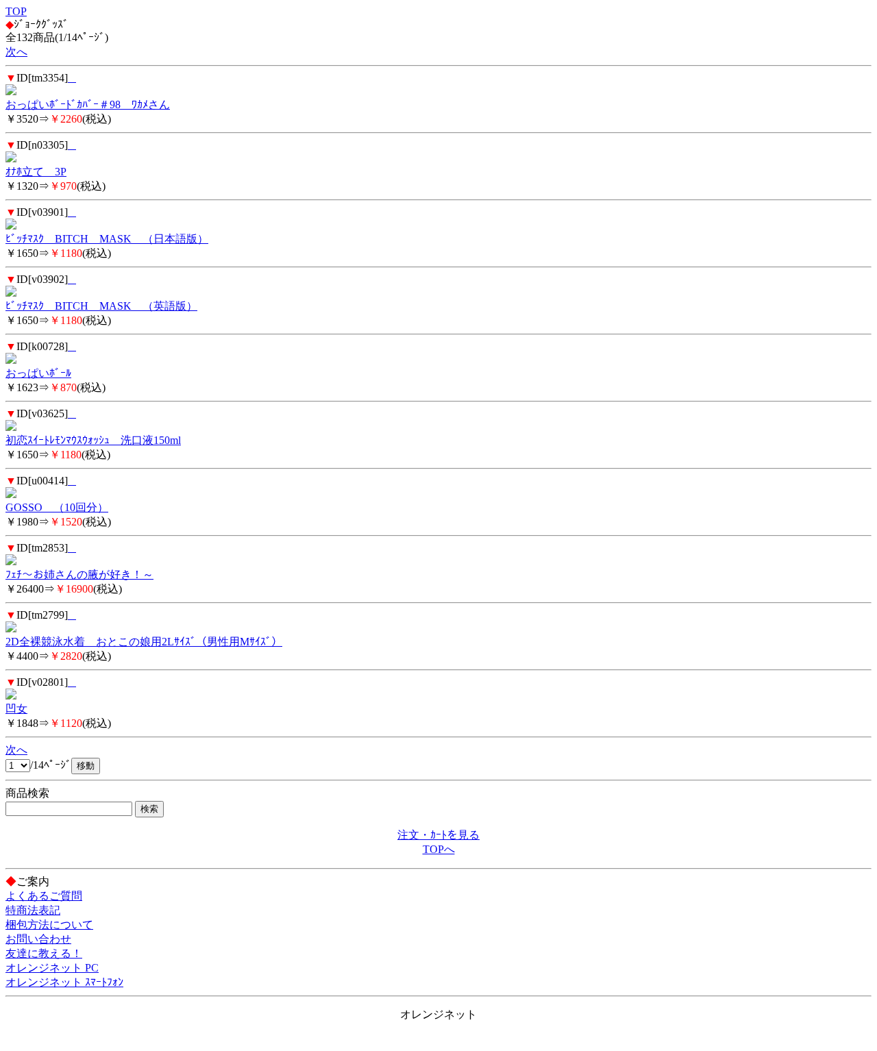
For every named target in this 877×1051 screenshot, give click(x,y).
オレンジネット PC (52, 968)
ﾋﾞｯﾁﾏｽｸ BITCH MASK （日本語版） (106, 239)
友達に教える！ (43, 953)
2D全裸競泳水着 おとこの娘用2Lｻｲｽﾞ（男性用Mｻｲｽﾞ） (143, 641)
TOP (16, 11)
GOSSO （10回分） (56, 507)
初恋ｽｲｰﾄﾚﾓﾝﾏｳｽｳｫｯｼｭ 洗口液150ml (93, 440)
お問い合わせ (38, 939)
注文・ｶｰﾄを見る (438, 835)
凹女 (16, 709)
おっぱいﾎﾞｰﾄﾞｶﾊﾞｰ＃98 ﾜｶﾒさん (87, 104)
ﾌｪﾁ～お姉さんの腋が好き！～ (79, 574)
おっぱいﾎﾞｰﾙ (38, 373)
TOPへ (439, 849)
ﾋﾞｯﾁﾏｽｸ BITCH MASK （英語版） (101, 306)
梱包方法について (49, 924)
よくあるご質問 (43, 896)
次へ (16, 52)
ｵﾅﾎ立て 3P (35, 171)
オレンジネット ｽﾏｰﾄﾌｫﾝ (64, 982)
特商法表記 (32, 910)
